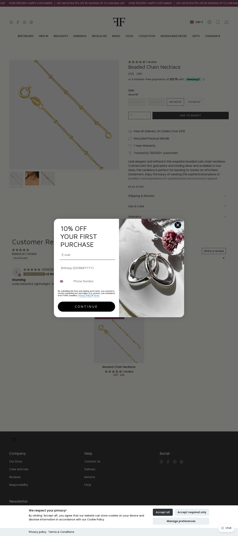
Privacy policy (37, 532)
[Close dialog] (178, 225)
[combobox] (65, 281)
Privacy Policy (85, 295)
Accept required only (192, 512)
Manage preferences (181, 521)
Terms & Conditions (61, 532)
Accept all (163, 512)
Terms (96, 295)
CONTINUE (86, 306)
